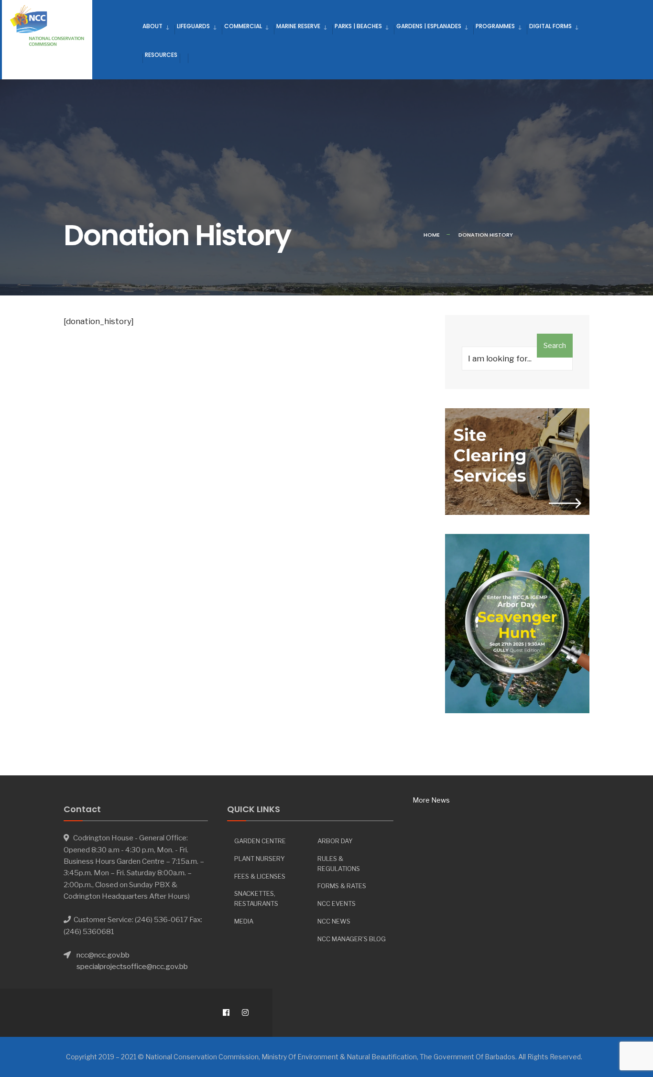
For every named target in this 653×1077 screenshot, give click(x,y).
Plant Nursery (259, 858)
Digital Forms (550, 26)
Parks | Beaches (358, 26)
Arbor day (335, 841)
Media (243, 921)
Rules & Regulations (338, 863)
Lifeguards (193, 26)
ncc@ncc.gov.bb (103, 954)
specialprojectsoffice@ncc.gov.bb (132, 966)
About (152, 26)
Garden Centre (260, 841)
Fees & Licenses (259, 876)
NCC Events (336, 903)
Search (555, 345)
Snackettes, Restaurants (256, 898)
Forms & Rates (341, 886)
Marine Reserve (298, 26)
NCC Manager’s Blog (351, 939)
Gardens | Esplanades (428, 26)
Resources (161, 55)
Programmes (495, 26)
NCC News (333, 921)
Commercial (243, 26)
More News (431, 800)
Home (432, 235)
